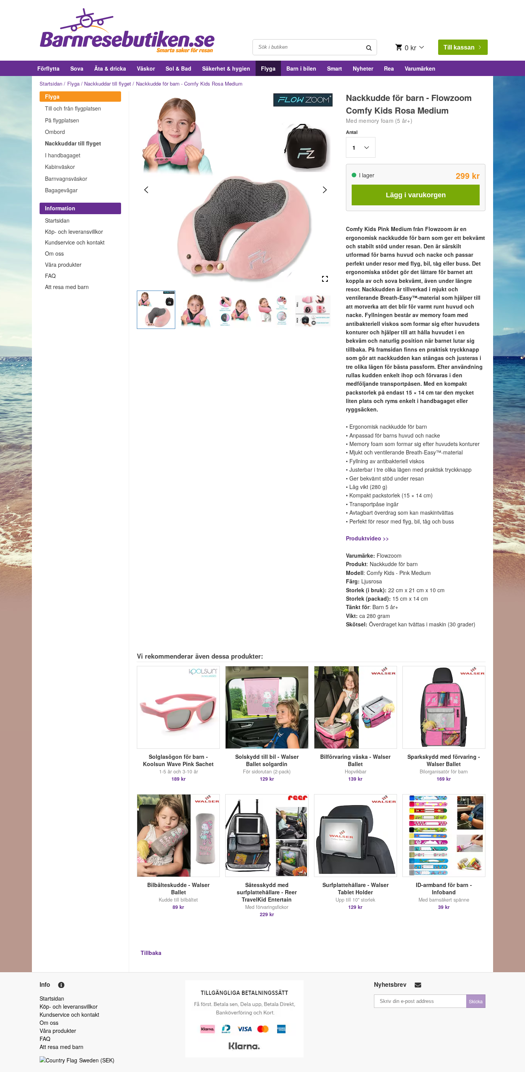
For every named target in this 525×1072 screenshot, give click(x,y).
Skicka (476, 1001)
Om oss (54, 253)
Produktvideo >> (367, 538)
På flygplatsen (62, 120)
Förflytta (48, 68)
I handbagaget (62, 155)
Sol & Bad (178, 68)
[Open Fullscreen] (325, 279)
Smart (334, 68)
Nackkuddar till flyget (107, 83)
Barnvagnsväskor (66, 178)
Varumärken (420, 68)
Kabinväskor (60, 166)
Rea (389, 68)
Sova (76, 68)
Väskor (146, 68)
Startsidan (51, 83)
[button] (156, 310)
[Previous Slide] (146, 190)
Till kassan (459, 47)
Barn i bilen (301, 68)
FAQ (50, 275)
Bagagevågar (61, 190)
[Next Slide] (325, 190)
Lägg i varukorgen (416, 195)
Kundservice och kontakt (75, 242)
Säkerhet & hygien (226, 68)
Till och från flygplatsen (73, 108)
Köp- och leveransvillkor (74, 231)
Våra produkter (63, 264)
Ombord (55, 131)
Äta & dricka (110, 68)
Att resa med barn (67, 287)
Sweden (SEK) (97, 1060)
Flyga (268, 68)
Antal (351, 132)
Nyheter (363, 68)
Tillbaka (151, 952)
